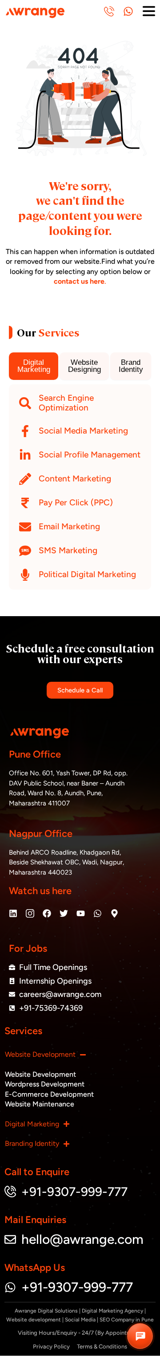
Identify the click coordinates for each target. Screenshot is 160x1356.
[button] (140, 1336)
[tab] (33, 366)
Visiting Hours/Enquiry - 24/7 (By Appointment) (80, 1332)
